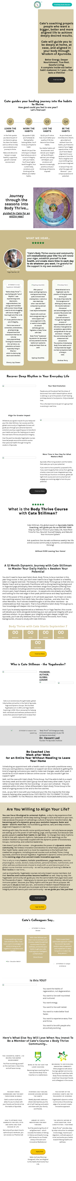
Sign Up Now (39, 907)
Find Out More (58, 79)
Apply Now (39, 1151)
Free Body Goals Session (62, 5)
